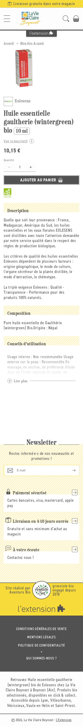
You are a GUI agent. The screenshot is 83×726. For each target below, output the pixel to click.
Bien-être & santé (32, 43)
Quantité (9, 160)
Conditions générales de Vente (41, 628)
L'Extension (64, 720)
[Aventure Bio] (41, 590)
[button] (7, 19)
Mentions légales (41, 637)
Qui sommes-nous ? (41, 658)
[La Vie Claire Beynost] (30, 18)
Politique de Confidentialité (41, 645)
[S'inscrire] (70, 470)
